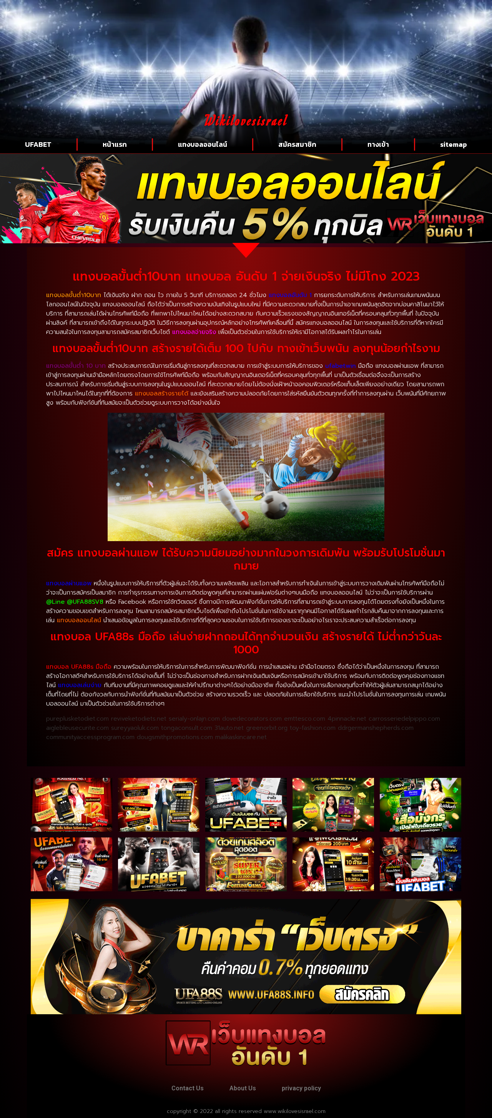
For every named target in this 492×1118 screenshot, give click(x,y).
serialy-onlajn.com (194, 718)
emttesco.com (304, 718)
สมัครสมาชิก (297, 144)
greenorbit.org (267, 728)
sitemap (453, 144)
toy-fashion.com (313, 728)
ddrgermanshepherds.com (376, 728)
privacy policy (301, 1088)
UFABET (38, 144)
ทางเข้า (378, 144)
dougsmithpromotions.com (175, 737)
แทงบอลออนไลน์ (202, 144)
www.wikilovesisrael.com (295, 1111)
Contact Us (187, 1088)
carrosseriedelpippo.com (404, 718)
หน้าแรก (115, 144)
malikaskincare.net (241, 737)
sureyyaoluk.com (135, 728)
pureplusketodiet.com (77, 718)
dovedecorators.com (252, 718)
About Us (242, 1088)
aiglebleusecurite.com (77, 728)
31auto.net (229, 728)
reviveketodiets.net (138, 718)
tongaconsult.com (186, 728)
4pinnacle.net (346, 718)
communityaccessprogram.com (90, 737)
